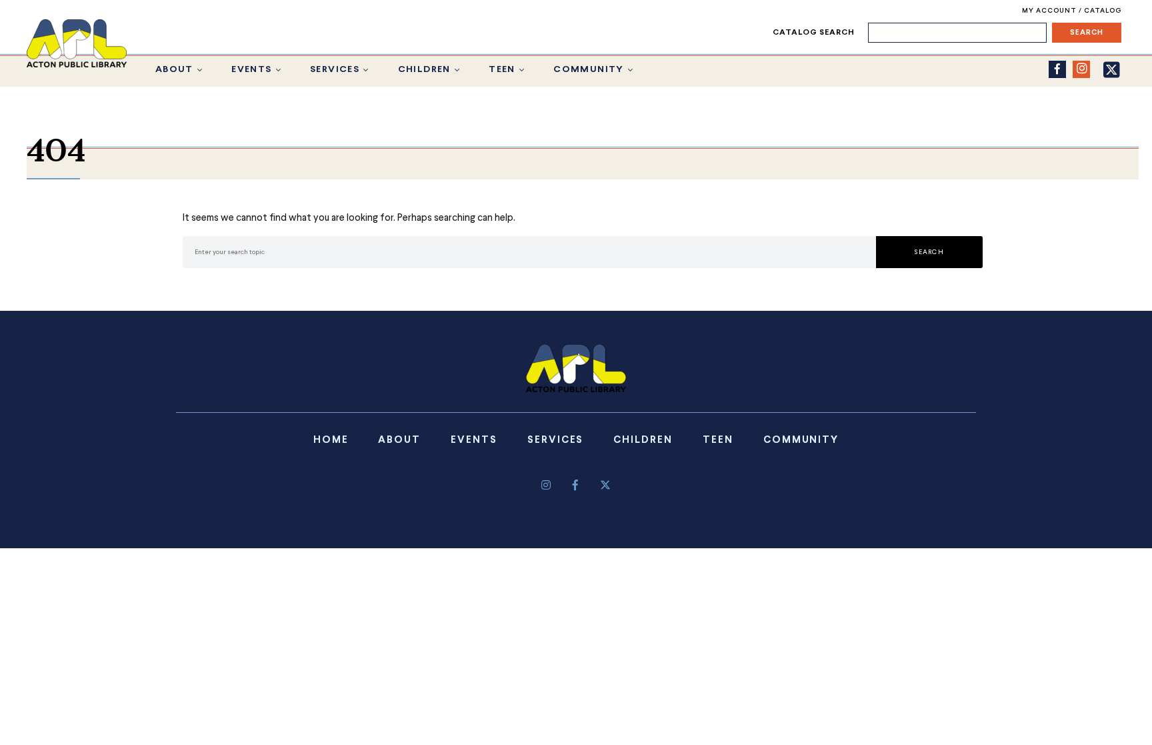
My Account (1050, 11)
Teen (502, 69)
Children (424, 69)
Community (588, 69)
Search (929, 252)
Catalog (1102, 11)
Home (331, 440)
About (174, 69)
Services (334, 69)
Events (251, 69)
